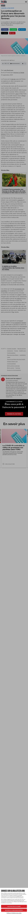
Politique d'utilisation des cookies (14, 913)
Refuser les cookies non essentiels (14, 910)
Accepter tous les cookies (14, 906)
